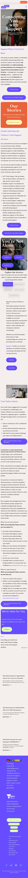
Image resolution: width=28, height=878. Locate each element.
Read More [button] (9, 791)
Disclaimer (11, 848)
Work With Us (12, 854)
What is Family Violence (14, 844)
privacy (5, 555)
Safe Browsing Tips (13, 840)
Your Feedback (12, 850)
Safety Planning (12, 842)
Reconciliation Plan (13, 852)
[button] (26, 6)
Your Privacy (11, 846)
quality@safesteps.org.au (19, 565)
